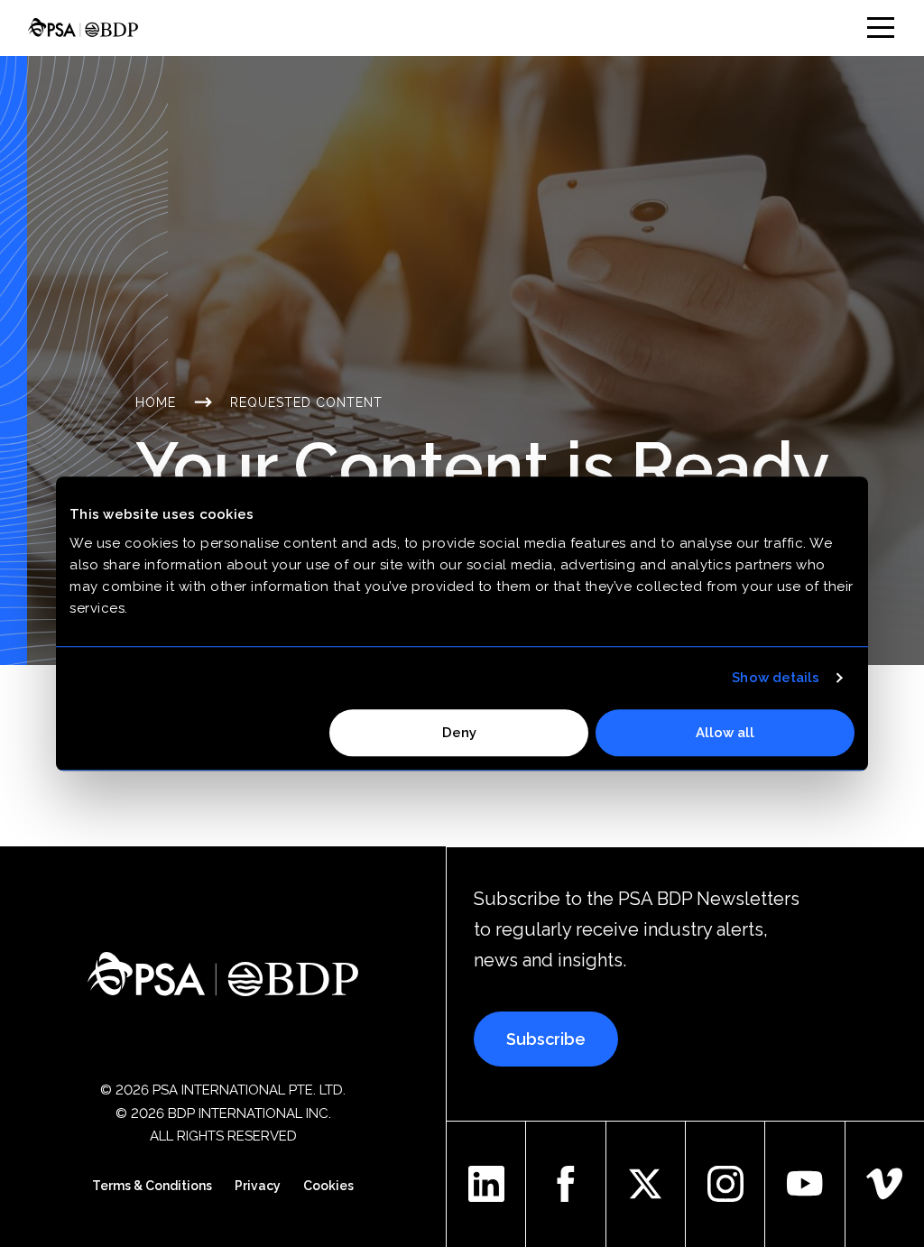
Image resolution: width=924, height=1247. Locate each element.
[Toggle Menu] (880, 27)
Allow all (725, 733)
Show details (775, 678)
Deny (459, 733)
